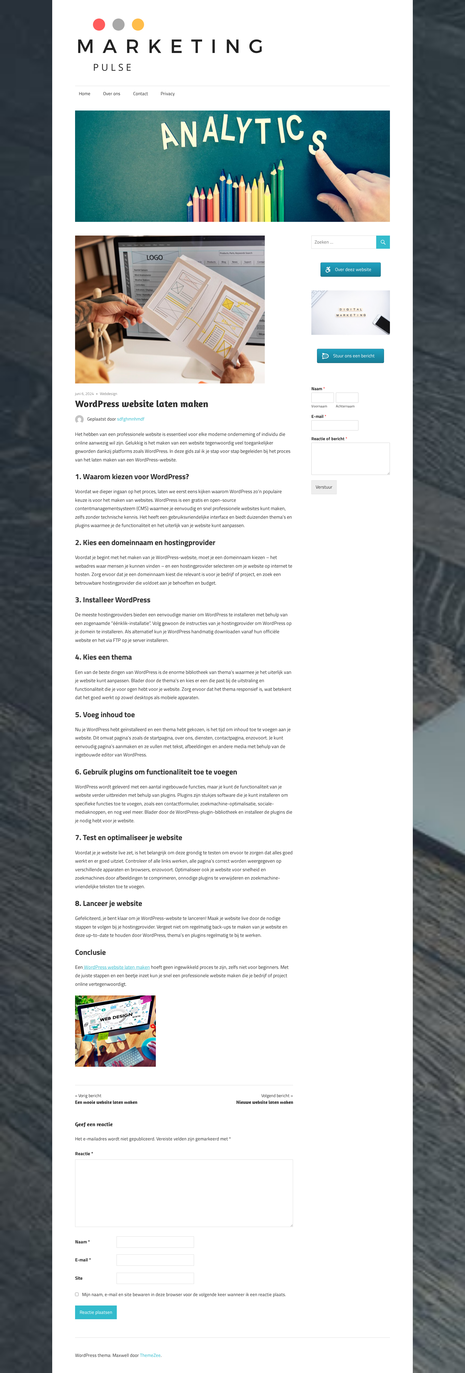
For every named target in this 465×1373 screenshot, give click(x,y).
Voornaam (319, 414)
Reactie (84, 1153)
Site (79, 1278)
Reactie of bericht (329, 447)
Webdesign (108, 393)
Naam (82, 1241)
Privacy (168, 93)
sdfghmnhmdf (131, 418)
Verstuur (324, 495)
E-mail (83, 1259)
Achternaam (345, 414)
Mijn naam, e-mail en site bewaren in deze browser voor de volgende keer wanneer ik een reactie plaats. (184, 1294)
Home (84, 93)
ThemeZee (150, 1355)
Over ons (111, 93)
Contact (140, 93)
